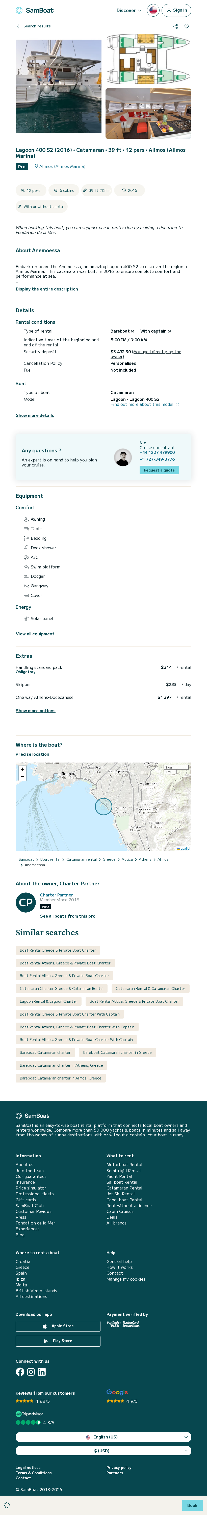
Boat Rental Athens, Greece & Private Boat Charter (65, 962)
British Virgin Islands (36, 1290)
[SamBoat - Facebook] (20, 1371)
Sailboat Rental (122, 1182)
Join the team (30, 1170)
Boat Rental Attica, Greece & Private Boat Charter (134, 1001)
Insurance (25, 1182)
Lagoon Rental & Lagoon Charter (48, 1001)
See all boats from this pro (67, 916)
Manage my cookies (126, 1279)
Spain (21, 1273)
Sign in (179, 10)
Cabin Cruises (120, 1211)
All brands (116, 1222)
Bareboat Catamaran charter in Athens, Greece (61, 1065)
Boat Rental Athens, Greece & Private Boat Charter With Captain (77, 1026)
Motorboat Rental (124, 1164)
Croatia (23, 1261)
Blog (20, 1234)
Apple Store (62, 1325)
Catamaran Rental (124, 1187)
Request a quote (159, 470)
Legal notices (28, 1467)
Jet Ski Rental (121, 1193)
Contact (115, 1273)
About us (24, 1164)
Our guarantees (31, 1176)
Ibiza (20, 1279)
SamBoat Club (30, 1205)
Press (21, 1217)
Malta (21, 1284)
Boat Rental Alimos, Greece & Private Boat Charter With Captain (76, 1039)
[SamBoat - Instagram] (31, 1371)
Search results (36, 25)
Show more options (36, 710)
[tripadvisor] (30, 1414)
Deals (112, 1217)
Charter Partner (56, 894)
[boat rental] (35, 10)
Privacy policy (119, 1467)
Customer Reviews (33, 1211)
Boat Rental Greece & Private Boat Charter (58, 950)
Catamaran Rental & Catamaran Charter (150, 988)
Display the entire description (47, 289)
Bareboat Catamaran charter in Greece (117, 1052)
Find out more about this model (143, 404)
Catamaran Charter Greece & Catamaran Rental (61, 988)
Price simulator (31, 1187)
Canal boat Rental (124, 1199)
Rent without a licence (129, 1205)
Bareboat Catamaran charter (45, 1052)
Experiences (28, 1228)
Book (192, 1505)
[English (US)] (153, 10)
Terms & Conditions (34, 1473)
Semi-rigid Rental (124, 1170)
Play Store (62, 1340)
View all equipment (35, 633)
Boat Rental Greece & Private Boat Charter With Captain (70, 1014)
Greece (22, 1267)
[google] (117, 1392)
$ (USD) (102, 1451)
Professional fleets (35, 1193)
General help (119, 1261)
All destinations (31, 1296)
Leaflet (185, 848)
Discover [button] (126, 10)
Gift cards (26, 1199)
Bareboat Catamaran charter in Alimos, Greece (60, 1077)
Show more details (35, 415)
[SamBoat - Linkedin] (41, 1371)
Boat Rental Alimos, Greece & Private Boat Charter (64, 975)
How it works (120, 1267)
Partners (115, 1473)
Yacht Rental (119, 1176)
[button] (22, 769)
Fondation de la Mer (35, 1222)
